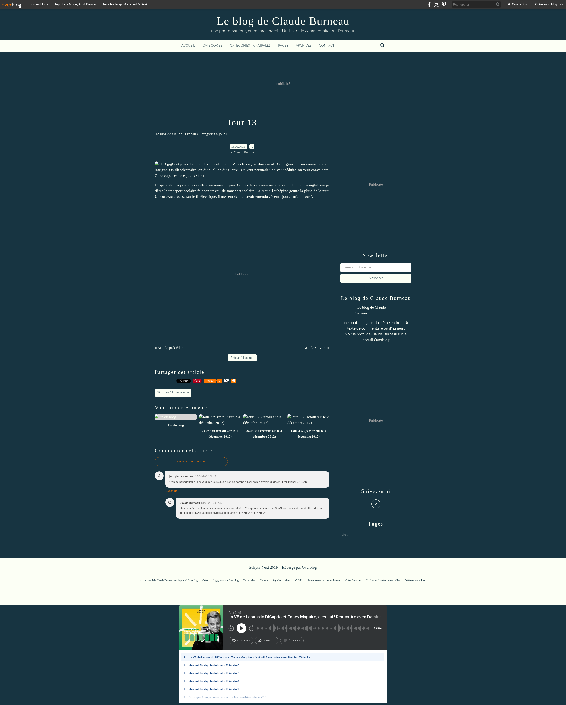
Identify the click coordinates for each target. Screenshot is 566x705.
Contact (327, 45)
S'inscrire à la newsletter (173, 392)
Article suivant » (316, 348)
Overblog (309, 567)
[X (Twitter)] (436, 4)
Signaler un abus (281, 580)
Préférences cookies (415, 580)
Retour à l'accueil (242, 358)
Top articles (249, 580)
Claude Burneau (384, 334)
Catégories (212, 45)
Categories (207, 134)
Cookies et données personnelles (383, 580)
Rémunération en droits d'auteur (324, 580)
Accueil (188, 45)
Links (344, 535)
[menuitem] (188, 46)
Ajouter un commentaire (191, 461)
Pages (283, 45)
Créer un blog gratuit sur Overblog (220, 580)
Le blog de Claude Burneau (283, 21)
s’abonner (243, 640)
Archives (304, 45)
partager (269, 640)
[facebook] (429, 4)
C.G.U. (299, 580)
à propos (294, 640)
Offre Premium (353, 580)
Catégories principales (250, 45)
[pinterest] (444, 4)
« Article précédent (170, 348)
